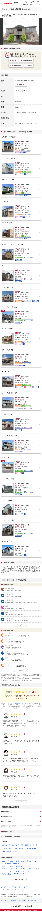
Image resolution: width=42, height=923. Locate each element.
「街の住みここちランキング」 (21, 703)
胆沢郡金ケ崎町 (27, 60)
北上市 (35, 845)
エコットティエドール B (10, 871)
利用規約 (13, 900)
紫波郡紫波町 (31, 848)
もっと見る (20, 801)
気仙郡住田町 (6, 851)
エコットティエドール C (10, 861)
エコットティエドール (28, 861)
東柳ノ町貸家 (6, 874)
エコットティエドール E (10, 863)
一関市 (4, 848)
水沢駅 (30, 65)
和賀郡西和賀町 (20, 848)
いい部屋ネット (5, 887)
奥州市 (14, 60)
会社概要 (33, 900)
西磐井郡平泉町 (16, 65)
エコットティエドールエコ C (12, 866)
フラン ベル (25, 871)
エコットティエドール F (29, 868)
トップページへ (22, 879)
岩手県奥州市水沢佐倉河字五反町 (25, 80)
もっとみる (20, 625)
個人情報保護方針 (24, 900)
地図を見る (22, 84)
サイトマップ (5, 900)
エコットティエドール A (10, 868)
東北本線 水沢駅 (21, 123)
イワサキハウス (18, 874)
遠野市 (15, 851)
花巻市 (11, 848)
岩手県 (4, 841)
